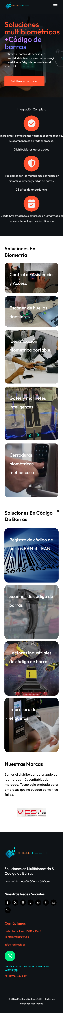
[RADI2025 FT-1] (17, 3)
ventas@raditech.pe (17, 936)
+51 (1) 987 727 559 (16, 975)
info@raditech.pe (15, 944)
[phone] (8, 910)
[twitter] (15, 902)
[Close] (58, 511)
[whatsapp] (46, 902)
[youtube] (38, 902)
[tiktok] (31, 902)
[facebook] (8, 902)
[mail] (53, 902)
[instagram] (23, 902)
